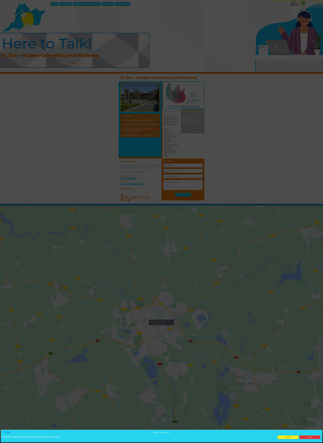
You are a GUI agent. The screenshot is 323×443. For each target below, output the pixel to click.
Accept (288, 437)
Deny (310, 437)
